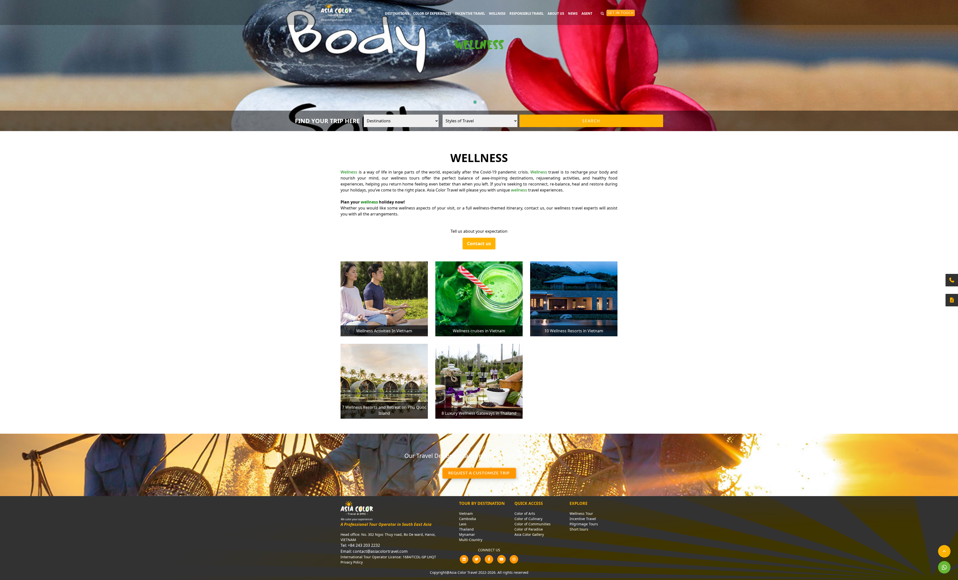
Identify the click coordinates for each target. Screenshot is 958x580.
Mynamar (467, 534)
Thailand (466, 529)
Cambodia (467, 518)
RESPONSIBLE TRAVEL (526, 13)
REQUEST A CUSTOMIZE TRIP (479, 473)
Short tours (579, 529)
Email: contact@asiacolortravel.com (374, 551)
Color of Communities (532, 524)
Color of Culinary (528, 518)
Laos (463, 524)
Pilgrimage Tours (584, 524)
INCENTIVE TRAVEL (470, 13)
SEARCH (591, 121)
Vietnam (466, 513)
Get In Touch (621, 13)
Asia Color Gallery (529, 534)
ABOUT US (556, 13)
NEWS (573, 13)
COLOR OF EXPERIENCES (432, 13)
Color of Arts (524, 513)
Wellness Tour (581, 513)
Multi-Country (470, 539)
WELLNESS (497, 13)
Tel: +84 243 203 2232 (360, 545)
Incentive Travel (583, 518)
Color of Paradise (528, 529)
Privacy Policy (352, 562)
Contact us (479, 243)
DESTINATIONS (397, 13)
